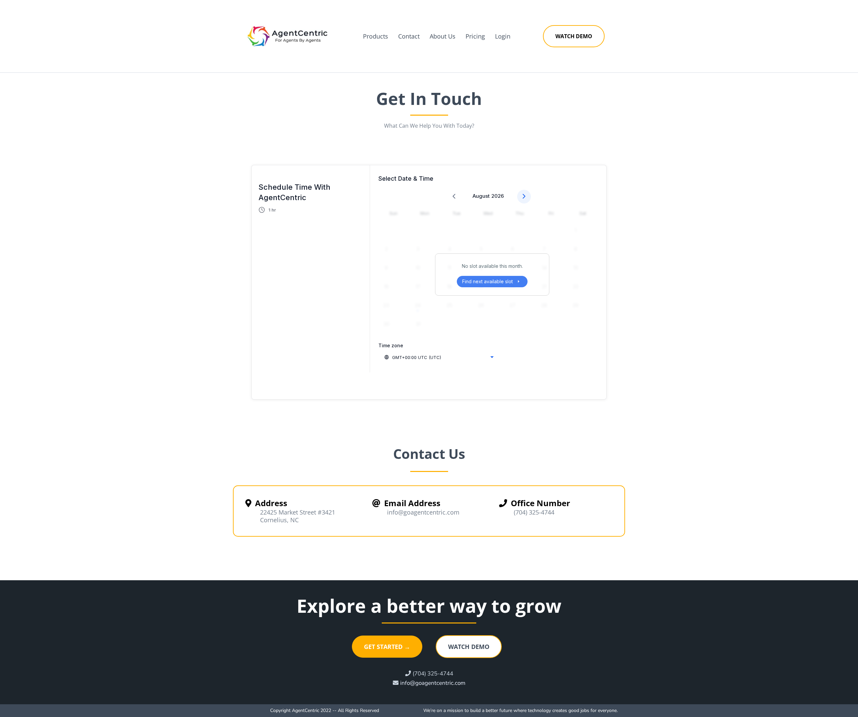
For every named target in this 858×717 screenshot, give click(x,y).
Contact (409, 36)
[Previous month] (454, 196)
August (481, 196)
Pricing (475, 36)
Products (375, 36)
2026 (497, 196)
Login (502, 36)
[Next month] (524, 196)
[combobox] (438, 357)
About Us (442, 36)
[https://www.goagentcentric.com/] (287, 36)
